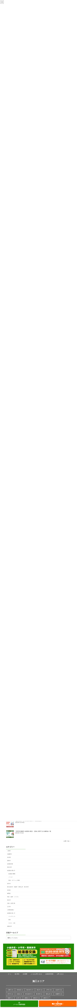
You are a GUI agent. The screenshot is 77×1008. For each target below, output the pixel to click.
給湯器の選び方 (11, 870)
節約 (9, 919)
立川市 (9, 906)
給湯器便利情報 (49, 974)
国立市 (9, 900)
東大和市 (39, 994)
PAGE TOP (73, 844)
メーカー (10, 877)
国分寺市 (9, 867)
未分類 (9, 857)
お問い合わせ (60, 974)
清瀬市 (10, 998)
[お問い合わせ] (55, 961)
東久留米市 (29, 994)
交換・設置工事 (11, 903)
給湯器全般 (10, 863)
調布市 (9, 860)
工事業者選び (10, 909)
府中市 (9, 883)
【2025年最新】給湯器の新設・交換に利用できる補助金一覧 (33, 831)
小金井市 (58, 990)
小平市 (49, 990)
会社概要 (25, 974)
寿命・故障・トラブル (12, 896)
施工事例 (17, 974)
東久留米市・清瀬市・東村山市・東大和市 (18, 886)
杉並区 (9, 890)
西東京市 (9, 926)
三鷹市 (9, 850)
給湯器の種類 (11, 873)
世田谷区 (20, 990)
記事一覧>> (67, 841)
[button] (19, 1003)
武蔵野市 (9, 854)
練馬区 (9, 893)
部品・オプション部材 (14, 880)
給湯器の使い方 (11, 913)
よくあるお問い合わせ (36, 974)
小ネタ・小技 (11, 923)
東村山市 (49, 994)
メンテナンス (11, 916)
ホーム (9, 974)
